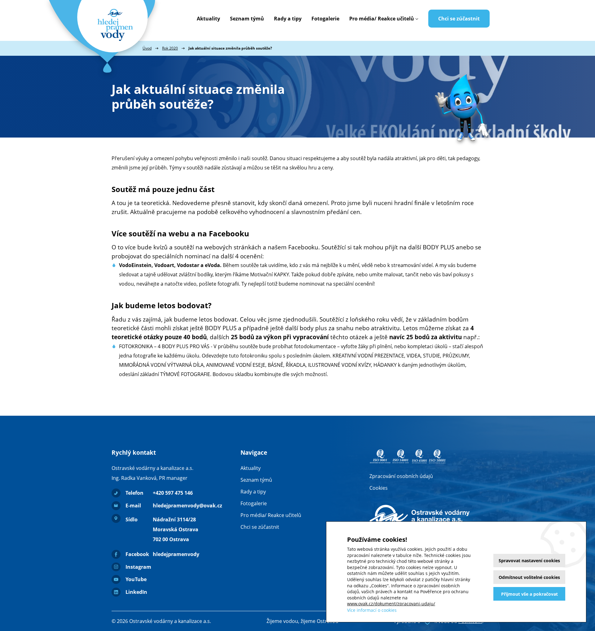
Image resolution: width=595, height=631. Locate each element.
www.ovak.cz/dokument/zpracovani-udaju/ (391, 604)
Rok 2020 (170, 48)
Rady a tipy (288, 18)
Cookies (378, 487)
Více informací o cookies (372, 610)
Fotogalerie (325, 18)
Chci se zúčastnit (459, 18)
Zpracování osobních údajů (401, 476)
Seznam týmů (247, 18)
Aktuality (208, 18)
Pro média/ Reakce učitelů (381, 18)
